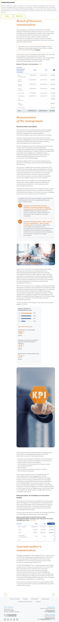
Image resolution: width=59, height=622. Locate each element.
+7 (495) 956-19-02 (11, 616)
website (37, 50)
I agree (7, 16)
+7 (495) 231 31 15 (50, 611)
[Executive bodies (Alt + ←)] (5, 594)
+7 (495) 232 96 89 (45, 619)
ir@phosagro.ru (50, 610)
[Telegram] (14, 619)
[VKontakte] (5, 619)
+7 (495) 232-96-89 (11, 614)
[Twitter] (8, 619)
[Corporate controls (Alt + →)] (53, 594)
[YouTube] (11, 619)
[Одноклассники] (17, 619)
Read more (19, 16)
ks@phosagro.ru (50, 617)
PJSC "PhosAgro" (9, 607)
